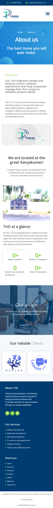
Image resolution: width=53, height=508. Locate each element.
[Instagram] (12, 413)
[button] (48, 13)
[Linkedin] (17, 413)
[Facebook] (7, 413)
